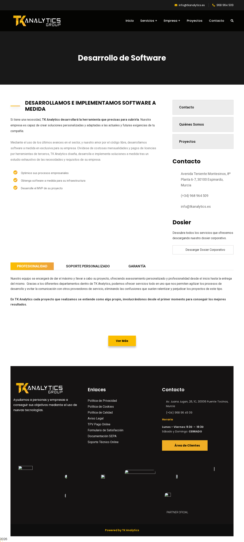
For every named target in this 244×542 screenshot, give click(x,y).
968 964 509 (225, 5)
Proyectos (187, 142)
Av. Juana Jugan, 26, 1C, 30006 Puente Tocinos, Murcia (197, 404)
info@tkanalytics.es (192, 5)
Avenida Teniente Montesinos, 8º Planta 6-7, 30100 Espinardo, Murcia (206, 179)
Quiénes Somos (191, 124)
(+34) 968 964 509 (194, 196)
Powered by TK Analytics (122, 530)
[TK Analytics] (36, 20)
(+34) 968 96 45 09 (179, 413)
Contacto (186, 107)
